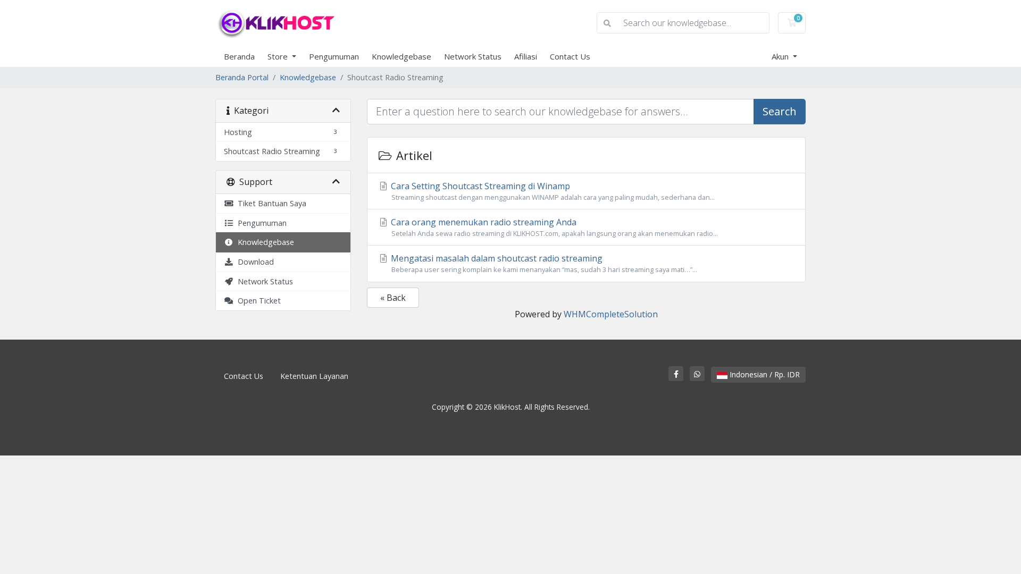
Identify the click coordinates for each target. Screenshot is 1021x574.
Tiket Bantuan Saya (269, 203)
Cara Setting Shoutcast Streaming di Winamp (552, 191)
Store (278, 56)
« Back (393, 297)
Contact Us (570, 56)
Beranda (239, 56)
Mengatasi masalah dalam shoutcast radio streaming (543, 263)
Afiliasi (525, 56)
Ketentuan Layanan (314, 376)
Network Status (472, 56)
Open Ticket (257, 301)
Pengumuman (334, 56)
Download (253, 262)
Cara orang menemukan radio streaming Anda (553, 227)
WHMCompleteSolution (611, 314)
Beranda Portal (242, 77)
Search (780, 111)
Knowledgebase (401, 56)
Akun (781, 56)
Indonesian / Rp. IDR (763, 374)
